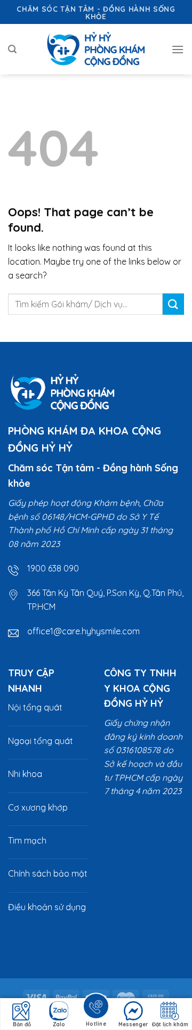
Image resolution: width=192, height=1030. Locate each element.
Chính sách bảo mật (47, 873)
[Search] (12, 49)
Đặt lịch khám (170, 1024)
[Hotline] (96, 1008)
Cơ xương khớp (38, 807)
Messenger (133, 1024)
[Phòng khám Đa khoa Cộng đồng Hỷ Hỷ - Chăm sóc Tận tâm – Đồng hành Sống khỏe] (96, 49)
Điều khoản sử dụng (47, 907)
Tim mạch (27, 840)
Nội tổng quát (35, 707)
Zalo (59, 1024)
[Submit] (173, 303)
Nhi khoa (25, 774)
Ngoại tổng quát (40, 740)
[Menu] (177, 49)
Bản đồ (22, 1024)
